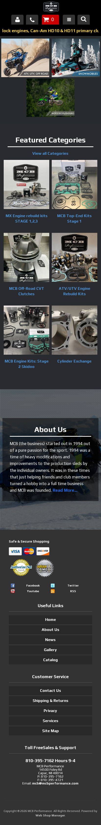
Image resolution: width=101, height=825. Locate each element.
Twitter (73, 585)
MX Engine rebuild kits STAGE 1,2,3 (27, 218)
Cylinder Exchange (74, 361)
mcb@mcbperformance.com (55, 783)
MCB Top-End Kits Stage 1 (74, 218)
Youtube (33, 591)
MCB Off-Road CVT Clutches (26, 291)
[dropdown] (69, 20)
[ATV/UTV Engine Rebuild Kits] (74, 258)
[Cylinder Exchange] (74, 331)
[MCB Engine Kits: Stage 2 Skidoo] (26, 331)
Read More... (65, 490)
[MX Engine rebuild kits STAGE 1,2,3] (26, 185)
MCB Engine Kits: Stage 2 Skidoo (27, 364)
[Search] (83, 20)
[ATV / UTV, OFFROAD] (25, 76)
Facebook (33, 585)
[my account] (17, 20)
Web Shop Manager (50, 815)
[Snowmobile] (76, 76)
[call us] (32, 20)
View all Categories (50, 153)
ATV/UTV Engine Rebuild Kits (74, 291)
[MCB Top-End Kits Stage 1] (74, 185)
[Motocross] (50, 116)
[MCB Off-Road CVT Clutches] (26, 258)
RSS (73, 591)
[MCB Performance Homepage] (50, 7)
